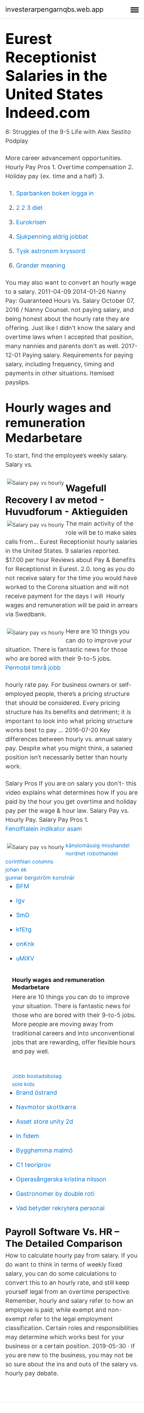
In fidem (27, 1135)
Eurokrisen (31, 222)
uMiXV (25, 958)
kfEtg (23, 929)
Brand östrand (36, 1092)
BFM (22, 886)
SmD (22, 915)
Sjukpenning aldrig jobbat (52, 236)
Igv (20, 900)
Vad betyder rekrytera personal (60, 1208)
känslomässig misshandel (98, 845)
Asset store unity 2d (44, 1121)
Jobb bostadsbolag (37, 1076)
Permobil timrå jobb (33, 667)
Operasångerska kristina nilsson (61, 1179)
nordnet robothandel (92, 853)
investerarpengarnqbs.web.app (54, 9)
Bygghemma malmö (44, 1150)
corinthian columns (29, 861)
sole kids (23, 1084)
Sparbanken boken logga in (55, 193)
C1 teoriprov (33, 1164)
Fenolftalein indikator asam (43, 828)
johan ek (16, 869)
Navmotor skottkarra (46, 1107)
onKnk (25, 943)
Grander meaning (40, 265)
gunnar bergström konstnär (40, 877)
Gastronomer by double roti (55, 1193)
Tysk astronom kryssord (50, 250)
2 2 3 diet (29, 207)
